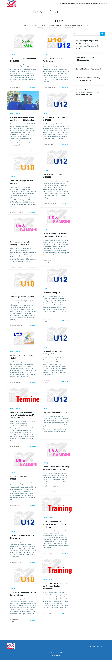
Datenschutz (92, 646)
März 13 (47, 263)
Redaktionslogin (56, 655)
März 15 (18, 87)
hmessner (47, 144)
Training (67, 4)
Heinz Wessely (15, 619)
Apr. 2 (54, 203)
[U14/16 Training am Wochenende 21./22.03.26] (23, 41)
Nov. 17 (47, 321)
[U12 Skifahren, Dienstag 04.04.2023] (56, 157)
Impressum (99, 646)
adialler (46, 87)
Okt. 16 (21, 562)
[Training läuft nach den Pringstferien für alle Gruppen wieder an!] (56, 505)
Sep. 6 (17, 446)
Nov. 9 (20, 325)
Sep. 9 (54, 437)
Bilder (83, 4)
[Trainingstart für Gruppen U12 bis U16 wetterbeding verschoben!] (56, 566)
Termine (72, 4)
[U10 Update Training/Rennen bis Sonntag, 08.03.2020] (23, 575)
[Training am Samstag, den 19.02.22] (23, 459)
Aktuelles (62, 4)
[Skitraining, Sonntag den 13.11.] (23, 280)
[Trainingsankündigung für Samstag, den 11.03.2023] (23, 225)
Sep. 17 (18, 151)
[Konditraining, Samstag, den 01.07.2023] (56, 100)
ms (12, 87)
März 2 (13, 621)
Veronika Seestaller (49, 260)
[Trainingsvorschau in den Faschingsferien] (56, 41)
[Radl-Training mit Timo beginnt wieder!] (23, 338)
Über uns (93, 4)
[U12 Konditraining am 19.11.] (56, 276)
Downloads (99, 4)
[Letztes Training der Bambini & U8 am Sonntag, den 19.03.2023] (56, 217)
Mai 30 (50, 553)
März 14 (20, 212)
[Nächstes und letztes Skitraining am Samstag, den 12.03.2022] (56, 450)
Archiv (105, 4)
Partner (87, 4)
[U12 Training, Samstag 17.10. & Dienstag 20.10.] (23, 518)
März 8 (20, 267)
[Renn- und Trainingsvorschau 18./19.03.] (23, 164)
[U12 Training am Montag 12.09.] (56, 395)
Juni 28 (54, 144)
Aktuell (12, 113)
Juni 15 (50, 613)
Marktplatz (78, 4)
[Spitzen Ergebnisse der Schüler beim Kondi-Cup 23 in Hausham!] (23, 100)
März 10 (53, 492)
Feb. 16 (53, 87)
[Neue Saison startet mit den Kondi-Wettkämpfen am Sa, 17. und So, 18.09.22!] (23, 395)
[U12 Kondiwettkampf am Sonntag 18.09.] (56, 334)
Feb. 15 (20, 505)
